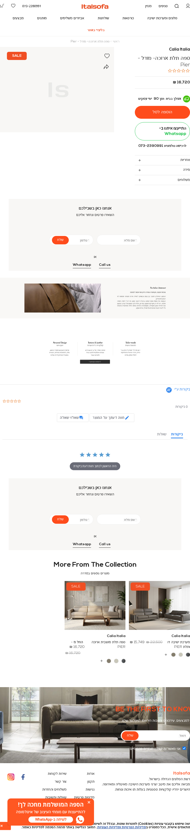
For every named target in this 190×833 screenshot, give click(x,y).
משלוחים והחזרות (54, 790)
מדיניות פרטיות (84, 797)
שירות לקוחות (57, 774)
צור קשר (61, 782)
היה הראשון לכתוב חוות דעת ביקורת (95, 466)
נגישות (90, 790)
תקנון (91, 782)
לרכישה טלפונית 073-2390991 (162, 146)
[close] (89, 802)
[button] (188, 6)
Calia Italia (179, 49)
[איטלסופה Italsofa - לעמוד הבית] (95, 6)
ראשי (116, 41)
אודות (91, 774)
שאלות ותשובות (56, 797)
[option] (188, 655)
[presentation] (50, 819)
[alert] (95, 825)
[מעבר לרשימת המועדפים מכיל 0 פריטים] (13, 6)
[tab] (162, 160)
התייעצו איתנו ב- (172, 131)
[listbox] (95, 661)
